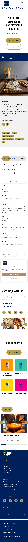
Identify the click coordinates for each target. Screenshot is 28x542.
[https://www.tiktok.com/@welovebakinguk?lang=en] (21, 312)
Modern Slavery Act (8, 532)
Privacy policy (7, 526)
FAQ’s (5, 474)
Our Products (7, 466)
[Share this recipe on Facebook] (3, 124)
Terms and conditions (9, 523)
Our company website (9, 484)
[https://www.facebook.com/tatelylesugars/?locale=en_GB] (4, 312)
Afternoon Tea (19, 139)
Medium (14, 133)
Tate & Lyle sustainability (10, 482)
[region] (14, 271)
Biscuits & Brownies (8, 136)
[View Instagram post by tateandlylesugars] (12, 327)
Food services (7, 486)
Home (3, 7)
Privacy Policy (5, 270)
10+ (3, 142)
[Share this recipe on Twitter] (7, 124)
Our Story (6, 468)
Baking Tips (6, 470)
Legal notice (6, 529)
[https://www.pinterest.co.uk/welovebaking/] (15, 312)
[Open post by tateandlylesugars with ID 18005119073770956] (8, 323)
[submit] (24, 514)
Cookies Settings (14, 278)
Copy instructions (7, 169)
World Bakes (6, 133)
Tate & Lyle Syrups (8, 489)
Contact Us (6, 472)
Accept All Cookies (14, 274)
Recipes (8, 7)
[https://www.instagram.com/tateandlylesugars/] (9, 312)
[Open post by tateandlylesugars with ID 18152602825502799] (19, 323)
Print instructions (8, 173)
